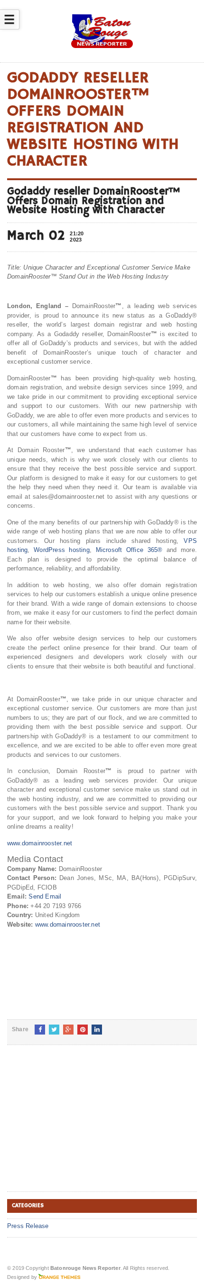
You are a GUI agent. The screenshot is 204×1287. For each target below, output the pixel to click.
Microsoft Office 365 (127, 549)
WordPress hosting (62, 549)
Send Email (44, 896)
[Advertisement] (78, 1125)
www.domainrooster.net (39, 843)
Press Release (28, 1225)
